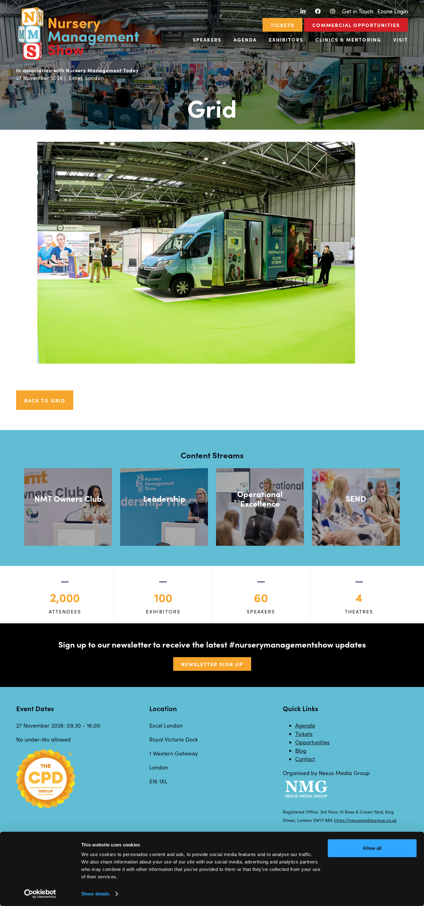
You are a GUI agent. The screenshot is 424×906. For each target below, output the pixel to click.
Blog (300, 750)
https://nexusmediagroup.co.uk (365, 820)
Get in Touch (357, 11)
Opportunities (312, 742)
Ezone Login (392, 11)
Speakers (207, 39)
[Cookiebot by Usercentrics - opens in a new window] (40, 894)
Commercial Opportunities (356, 24)
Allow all (372, 848)
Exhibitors (286, 39)
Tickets (282, 24)
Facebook (317, 11)
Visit (400, 39)
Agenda (245, 39)
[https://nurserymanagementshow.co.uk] (78, 59)
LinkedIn (302, 11)
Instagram (332, 11)
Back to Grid (44, 400)
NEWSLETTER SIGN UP (212, 664)
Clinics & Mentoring (348, 39)
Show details (95, 893)
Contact (305, 759)
